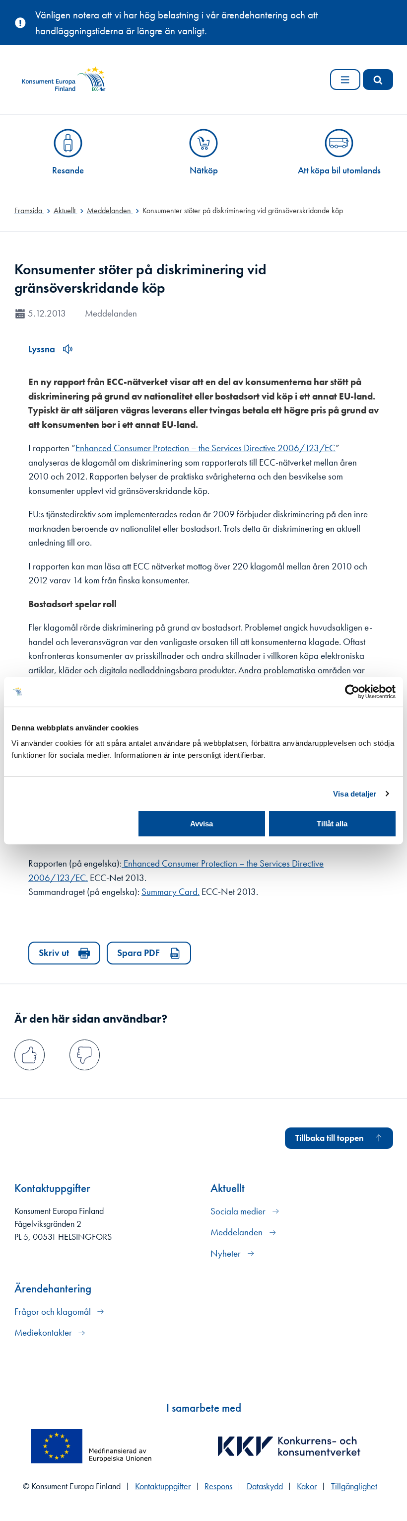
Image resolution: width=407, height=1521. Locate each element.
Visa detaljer (354, 794)
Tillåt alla (332, 823)
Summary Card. (170, 891)
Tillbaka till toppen (329, 1137)
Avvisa (201, 823)
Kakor (307, 1486)
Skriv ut (54, 953)
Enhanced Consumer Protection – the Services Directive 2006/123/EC (205, 448)
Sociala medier (239, 1211)
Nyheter (226, 1253)
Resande (68, 170)
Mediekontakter (44, 1332)
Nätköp (204, 170)
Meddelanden (237, 1232)
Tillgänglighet (354, 1486)
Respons (218, 1486)
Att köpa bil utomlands (339, 170)
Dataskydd (265, 1486)
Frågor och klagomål (53, 1311)
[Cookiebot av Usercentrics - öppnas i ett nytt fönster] (352, 691)
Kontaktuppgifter (163, 1486)
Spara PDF (138, 953)
